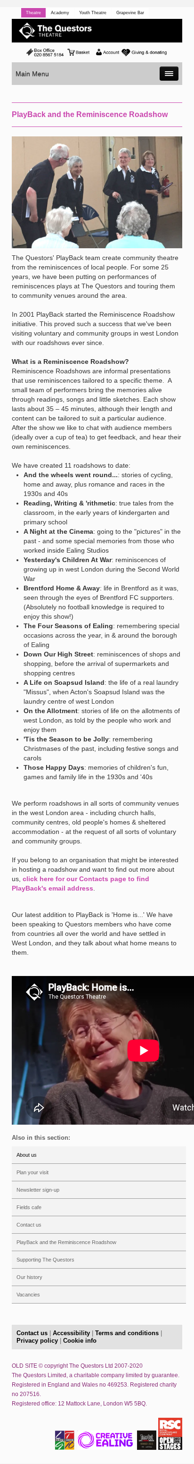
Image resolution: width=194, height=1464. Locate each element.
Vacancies (28, 1294)
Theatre (33, 12)
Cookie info (80, 1340)
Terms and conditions (127, 1333)
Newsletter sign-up (37, 1190)
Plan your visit (32, 1172)
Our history (29, 1277)
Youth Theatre (92, 12)
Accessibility (71, 1333)
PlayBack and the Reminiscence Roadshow (66, 1242)
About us (26, 1155)
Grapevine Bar (130, 12)
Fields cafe (28, 1207)
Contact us (28, 1225)
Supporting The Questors (45, 1259)
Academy (60, 12)
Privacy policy (37, 1340)
